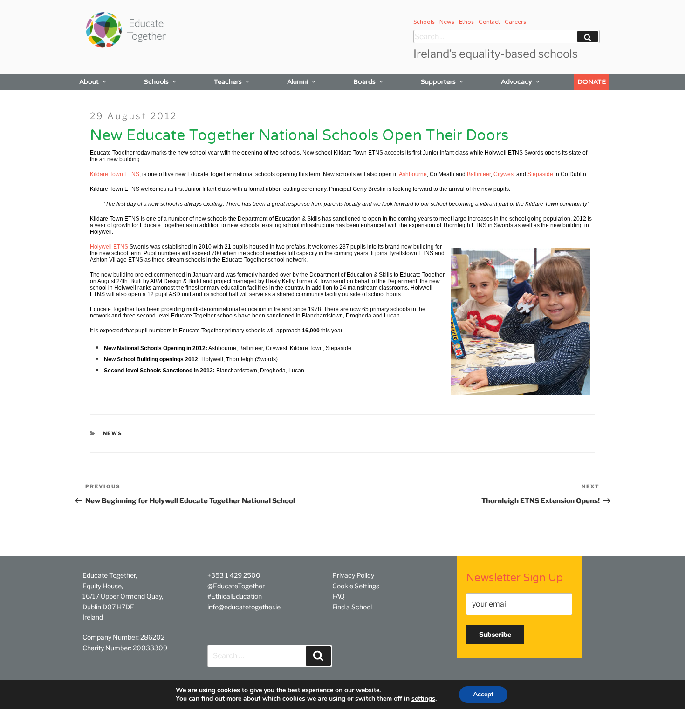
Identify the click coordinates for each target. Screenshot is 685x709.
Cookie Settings (355, 586)
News (446, 22)
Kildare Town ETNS (114, 174)
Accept (483, 694)
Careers (515, 22)
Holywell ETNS (109, 246)
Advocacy (516, 82)
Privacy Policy (353, 575)
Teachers (228, 82)
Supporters (438, 82)
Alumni (297, 82)
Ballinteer (479, 174)
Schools (424, 22)
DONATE (591, 82)
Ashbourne (413, 174)
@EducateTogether (236, 586)
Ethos (466, 22)
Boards (364, 82)
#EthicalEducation (234, 596)
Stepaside (540, 174)
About (89, 82)
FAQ (338, 596)
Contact (489, 22)
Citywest (504, 174)
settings (423, 699)
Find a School (352, 607)
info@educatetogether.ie (244, 607)
